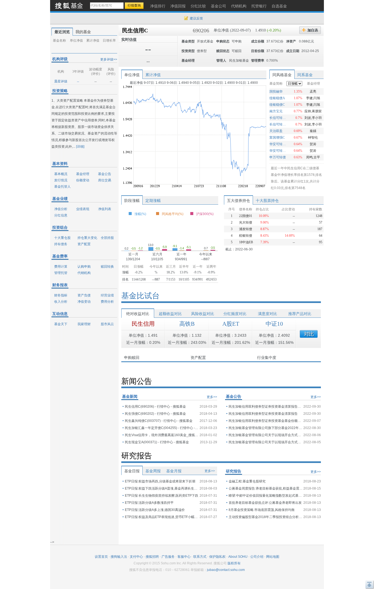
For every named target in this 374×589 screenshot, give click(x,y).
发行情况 (60, 180)
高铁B (187, 324)
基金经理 (82, 174)
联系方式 (199, 557)
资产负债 (84, 295)
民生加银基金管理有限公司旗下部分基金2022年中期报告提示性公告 (266, 428)
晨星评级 (60, 81)
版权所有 (234, 563)
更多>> (212, 397)
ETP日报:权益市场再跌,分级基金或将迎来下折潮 (160, 481)
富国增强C (277, 137)
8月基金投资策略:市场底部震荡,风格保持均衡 (262, 510)
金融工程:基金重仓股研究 (247, 481)
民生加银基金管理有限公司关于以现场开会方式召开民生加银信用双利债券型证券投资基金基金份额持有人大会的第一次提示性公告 (266, 442)
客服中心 (184, 557)
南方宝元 (276, 111)
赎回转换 (107, 266)
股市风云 (107, 324)
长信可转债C (278, 118)
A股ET (230, 324)
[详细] (80, 146)
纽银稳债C (277, 105)
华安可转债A (278, 151)
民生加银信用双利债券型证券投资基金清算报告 (263, 414)
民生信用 (143, 324)
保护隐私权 (217, 557)
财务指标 (60, 295)
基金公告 (104, 174)
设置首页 (101, 557)
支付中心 (136, 557)
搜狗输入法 (119, 557)
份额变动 (82, 180)
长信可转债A (278, 124)
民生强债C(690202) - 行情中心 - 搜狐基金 (155, 414)
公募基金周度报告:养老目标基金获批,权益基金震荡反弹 (266, 488)
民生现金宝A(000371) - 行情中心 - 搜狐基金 (157, 442)
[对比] (309, 334)
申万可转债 (277, 157)
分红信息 (60, 215)
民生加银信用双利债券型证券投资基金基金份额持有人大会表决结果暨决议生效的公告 (266, 421)
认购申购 (84, 266)
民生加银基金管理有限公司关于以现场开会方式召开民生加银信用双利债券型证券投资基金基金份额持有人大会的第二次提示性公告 (266, 435)
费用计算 (60, 266)
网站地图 (272, 557)
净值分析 (60, 209)
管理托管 (60, 273)
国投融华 (276, 91)
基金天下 (60, 324)
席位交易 (104, 180)
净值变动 (84, 302)
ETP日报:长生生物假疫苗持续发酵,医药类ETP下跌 (161, 495)
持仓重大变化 (87, 238)
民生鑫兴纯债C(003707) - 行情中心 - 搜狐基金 (158, 421)
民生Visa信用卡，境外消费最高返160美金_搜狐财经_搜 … (162, 435)
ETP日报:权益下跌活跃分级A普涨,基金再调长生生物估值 (162, 488)
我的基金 (83, 32)
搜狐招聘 (152, 557)
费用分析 (107, 302)
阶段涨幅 (132, 200)
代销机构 (84, 273)
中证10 (274, 324)
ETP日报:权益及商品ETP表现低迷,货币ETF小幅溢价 (162, 517)
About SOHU (238, 557)
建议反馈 (196, 18)
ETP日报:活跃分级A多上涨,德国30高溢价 (155, 510)
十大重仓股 (62, 238)
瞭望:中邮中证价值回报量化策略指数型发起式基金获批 (266, 495)
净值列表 (104, 209)
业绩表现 (82, 209)
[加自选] (310, 30)
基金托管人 (62, 186)
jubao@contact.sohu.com (226, 570)
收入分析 (60, 302)
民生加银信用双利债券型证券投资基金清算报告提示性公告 (266, 406)
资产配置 (84, 244)
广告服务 (168, 557)
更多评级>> (108, 59)
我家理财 (84, 324)
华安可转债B (278, 144)
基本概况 (60, 174)
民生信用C (135, 30)
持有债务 (60, 244)
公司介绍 (256, 557)
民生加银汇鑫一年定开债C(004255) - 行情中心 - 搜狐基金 (162, 428)
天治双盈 (276, 131)
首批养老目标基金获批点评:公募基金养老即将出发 (265, 503)
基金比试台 (140, 295)
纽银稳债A (277, 98)
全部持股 (107, 238)
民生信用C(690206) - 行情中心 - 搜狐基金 (155, 406)
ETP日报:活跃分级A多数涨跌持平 (149, 503)
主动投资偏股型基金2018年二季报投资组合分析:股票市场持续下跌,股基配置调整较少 (266, 517)
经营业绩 (107, 295)
